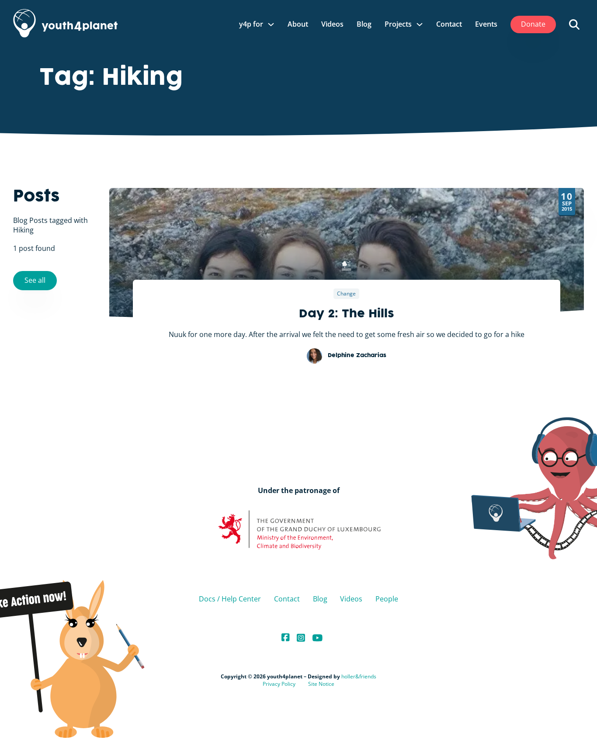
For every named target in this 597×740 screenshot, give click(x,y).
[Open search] (574, 24)
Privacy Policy (279, 684)
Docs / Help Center (230, 599)
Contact (449, 24)
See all (34, 280)
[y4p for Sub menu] (270, 24)
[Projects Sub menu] (419, 24)
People (386, 599)
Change (346, 293)
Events (486, 24)
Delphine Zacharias (357, 355)
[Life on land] (346, 265)
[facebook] (285, 638)
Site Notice (321, 684)
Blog (364, 24)
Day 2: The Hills (346, 314)
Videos (332, 24)
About (298, 24)
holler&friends (358, 676)
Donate (533, 24)
